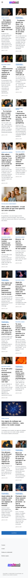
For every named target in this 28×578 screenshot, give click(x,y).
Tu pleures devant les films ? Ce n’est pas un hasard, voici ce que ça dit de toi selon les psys (20, 27)
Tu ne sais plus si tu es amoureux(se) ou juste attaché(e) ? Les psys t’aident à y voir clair (6, 375)
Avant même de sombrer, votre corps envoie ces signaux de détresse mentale (6, 500)
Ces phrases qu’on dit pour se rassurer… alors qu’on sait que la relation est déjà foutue (6, 457)
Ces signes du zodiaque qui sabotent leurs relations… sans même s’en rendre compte (12, 423)
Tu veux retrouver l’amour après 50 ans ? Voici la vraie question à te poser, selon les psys (20, 330)
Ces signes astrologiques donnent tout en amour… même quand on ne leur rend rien (6, 25)
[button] (2, 2)
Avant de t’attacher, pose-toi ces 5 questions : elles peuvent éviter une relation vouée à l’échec (21, 288)
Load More (14, 533)
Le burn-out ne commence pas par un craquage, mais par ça (21, 70)
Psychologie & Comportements (19, 18)
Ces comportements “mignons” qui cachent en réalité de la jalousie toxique (7, 72)
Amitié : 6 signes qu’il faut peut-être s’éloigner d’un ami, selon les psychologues (6, 329)
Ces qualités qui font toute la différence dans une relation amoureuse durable (20, 159)
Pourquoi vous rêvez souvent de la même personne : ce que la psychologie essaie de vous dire (21, 502)
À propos (3, 545)
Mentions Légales (5, 555)
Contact (3, 548)
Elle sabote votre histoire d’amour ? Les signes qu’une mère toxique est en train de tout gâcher (6, 160)
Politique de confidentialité (6, 552)
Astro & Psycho (5, 418)
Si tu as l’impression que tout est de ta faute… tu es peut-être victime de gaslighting (21, 117)
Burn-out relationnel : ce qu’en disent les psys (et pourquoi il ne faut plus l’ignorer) (21, 458)
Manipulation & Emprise (19, 109)
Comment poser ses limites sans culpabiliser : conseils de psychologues (20, 373)
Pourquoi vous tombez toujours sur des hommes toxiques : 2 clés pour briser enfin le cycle (6, 245)
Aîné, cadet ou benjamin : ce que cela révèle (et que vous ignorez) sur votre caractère (13, 208)
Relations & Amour (5, 64)
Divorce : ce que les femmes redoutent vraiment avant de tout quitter (21, 243)
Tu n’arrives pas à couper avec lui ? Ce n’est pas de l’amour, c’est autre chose (6, 115)
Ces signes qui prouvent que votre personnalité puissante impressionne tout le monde (6, 288)
